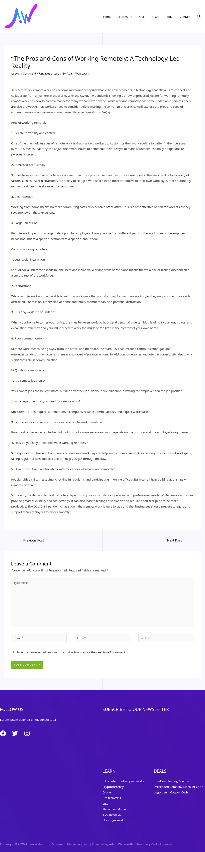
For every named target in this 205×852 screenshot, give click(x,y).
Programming (111, 798)
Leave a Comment (23, 73)
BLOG (155, 17)
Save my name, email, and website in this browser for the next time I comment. (71, 652)
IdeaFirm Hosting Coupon (171, 781)
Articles (123, 17)
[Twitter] (15, 733)
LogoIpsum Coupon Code (171, 792)
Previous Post (31, 540)
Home (107, 17)
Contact (185, 17)
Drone (106, 792)
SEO (105, 803)
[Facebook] (3, 733)
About (170, 17)
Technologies (111, 814)
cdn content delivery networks (123, 781)
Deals (141, 17)
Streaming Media (114, 809)
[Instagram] (27, 733)
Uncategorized (49, 73)
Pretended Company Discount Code (178, 787)
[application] (130, 17)
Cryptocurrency (113, 787)
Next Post (176, 540)
